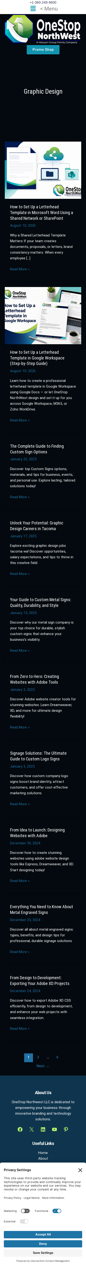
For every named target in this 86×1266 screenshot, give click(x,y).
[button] (43, 9)
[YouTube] (54, 1129)
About (43, 1158)
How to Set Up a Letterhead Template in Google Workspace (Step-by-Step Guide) (37, 358)
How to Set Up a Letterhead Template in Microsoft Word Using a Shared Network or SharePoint (41, 212)
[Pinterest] (66, 1129)
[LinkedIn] (43, 1129)
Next (43, 1066)
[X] (31, 1129)
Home (43, 1153)
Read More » (20, 268)
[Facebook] (20, 1129)
